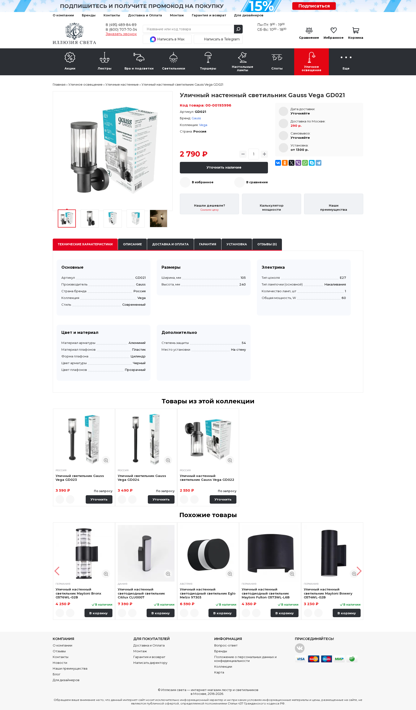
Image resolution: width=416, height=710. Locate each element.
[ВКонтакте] (278, 163)
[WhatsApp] (305, 163)
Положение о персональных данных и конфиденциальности (245, 659)
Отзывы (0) (267, 244)
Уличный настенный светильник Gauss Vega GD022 (207, 478)
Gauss (196, 118)
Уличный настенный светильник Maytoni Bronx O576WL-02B (78, 593)
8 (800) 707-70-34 (121, 29)
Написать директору (150, 663)
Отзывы (59, 651)
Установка (237, 244)
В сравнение (257, 182)
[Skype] (312, 163)
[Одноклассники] (285, 163)
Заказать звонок (121, 34)
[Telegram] (318, 163)
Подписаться (314, 6)
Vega (203, 125)
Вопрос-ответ (226, 645)
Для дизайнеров (248, 15)
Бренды (89, 15)
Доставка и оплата (170, 244)
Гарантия (207, 244)
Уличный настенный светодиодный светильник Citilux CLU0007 (141, 593)
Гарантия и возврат (209, 15)
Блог (56, 674)
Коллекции (223, 666)
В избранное (203, 182)
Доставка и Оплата (145, 15)
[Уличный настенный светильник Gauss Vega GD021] (112, 151)
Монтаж (177, 15)
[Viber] (298, 163)
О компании (63, 15)
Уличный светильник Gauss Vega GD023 (80, 478)
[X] (291, 163)
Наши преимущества (70, 668)
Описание (132, 244)
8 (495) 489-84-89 (121, 25)
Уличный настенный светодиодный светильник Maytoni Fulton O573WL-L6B (266, 593)
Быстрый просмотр (106, 460)
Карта (219, 672)
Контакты (112, 15)
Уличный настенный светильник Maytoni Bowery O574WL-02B (328, 593)
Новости (60, 663)
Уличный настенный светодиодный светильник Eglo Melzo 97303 (207, 593)
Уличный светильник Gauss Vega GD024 (142, 478)
